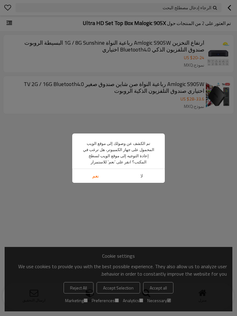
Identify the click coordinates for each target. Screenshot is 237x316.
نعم (95, 175)
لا (141, 175)
